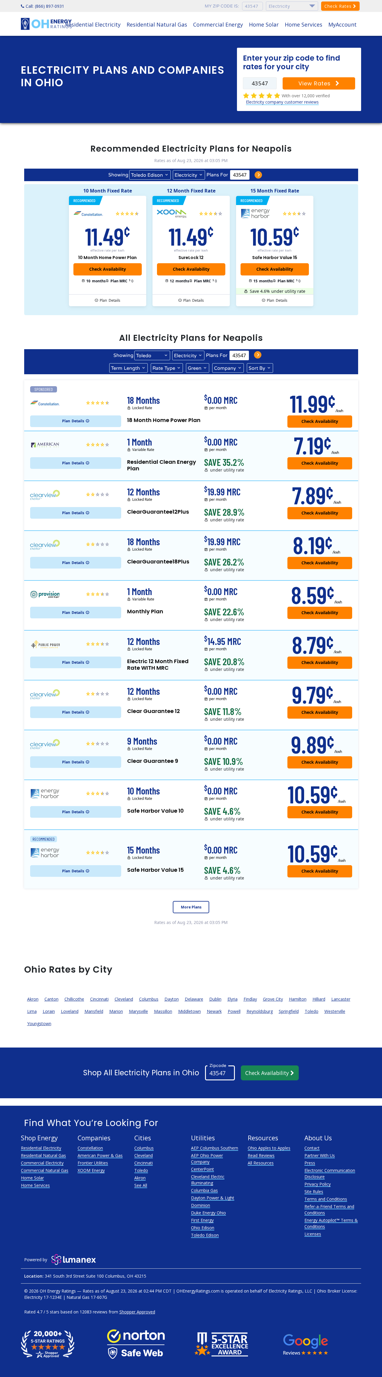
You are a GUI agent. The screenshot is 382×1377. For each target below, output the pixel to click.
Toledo (311, 1011)
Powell (234, 1011)
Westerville (334, 1011)
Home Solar (264, 24)
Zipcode (218, 1065)
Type (164, 368)
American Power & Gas (100, 1155)
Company (225, 368)
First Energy (202, 1220)
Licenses (312, 1234)
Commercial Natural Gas (44, 1170)
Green (194, 368)
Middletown (189, 1011)
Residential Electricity (93, 24)
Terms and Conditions (325, 1199)
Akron (32, 999)
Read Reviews (261, 1155)
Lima (32, 1011)
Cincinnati (99, 999)
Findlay (250, 999)
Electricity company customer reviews (282, 102)
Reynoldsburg (260, 1011)
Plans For (217, 175)
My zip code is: (222, 6)
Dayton (171, 999)
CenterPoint (202, 1169)
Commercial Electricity (42, 1163)
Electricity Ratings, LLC (290, 1291)
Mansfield (93, 1011)
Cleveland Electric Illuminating (207, 1180)
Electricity (186, 175)
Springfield (289, 1011)
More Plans (191, 907)
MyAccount (342, 24)
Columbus (148, 999)
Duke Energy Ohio (208, 1213)
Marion (116, 1011)
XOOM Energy (91, 1170)
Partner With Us (319, 1155)
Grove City (273, 999)
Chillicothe (74, 999)
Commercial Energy (218, 24)
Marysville (138, 1011)
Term (125, 368)
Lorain (49, 1011)
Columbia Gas (204, 1190)
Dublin (215, 999)
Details (110, 300)
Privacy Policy (317, 1184)
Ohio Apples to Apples (269, 1148)
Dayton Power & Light (212, 1198)
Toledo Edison (147, 175)
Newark (214, 1011)
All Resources (261, 1163)
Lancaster (340, 999)
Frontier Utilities (93, 1163)
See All (140, 1185)
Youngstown (39, 1023)
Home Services (303, 24)
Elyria (232, 999)
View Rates (315, 83)
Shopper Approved (137, 1312)
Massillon (163, 1011)
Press (309, 1163)
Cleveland (124, 999)
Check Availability (267, 1072)
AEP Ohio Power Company (207, 1159)
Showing (118, 175)
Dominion (200, 1205)
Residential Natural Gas (157, 24)
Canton (51, 999)
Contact (312, 1148)
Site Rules (313, 1191)
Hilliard (318, 999)
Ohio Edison (202, 1227)
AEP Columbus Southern (214, 1148)
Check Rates (338, 6)
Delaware (194, 999)
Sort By (257, 368)
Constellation (90, 1148)
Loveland (69, 1011)
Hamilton (297, 999)
